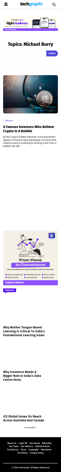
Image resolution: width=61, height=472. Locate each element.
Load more (29, 427)
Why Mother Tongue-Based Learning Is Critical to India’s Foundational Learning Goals (24, 331)
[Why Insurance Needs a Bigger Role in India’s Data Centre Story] (30, 357)
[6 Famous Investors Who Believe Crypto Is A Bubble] (30, 94)
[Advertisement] (30, 187)
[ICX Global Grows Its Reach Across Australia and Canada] (30, 402)
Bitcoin (9, 120)
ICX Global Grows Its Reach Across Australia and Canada (23, 418)
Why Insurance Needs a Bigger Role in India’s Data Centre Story (22, 376)
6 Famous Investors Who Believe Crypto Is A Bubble (28, 129)
